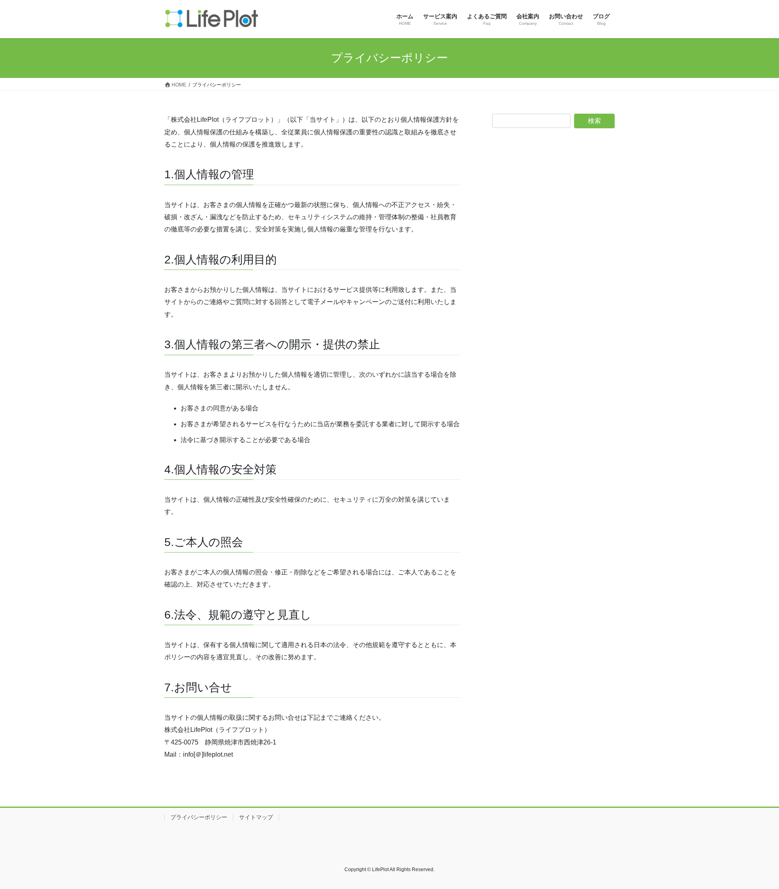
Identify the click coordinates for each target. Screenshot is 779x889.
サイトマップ (256, 817)
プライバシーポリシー (198, 817)
